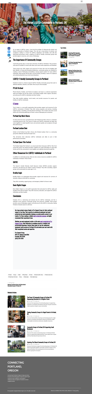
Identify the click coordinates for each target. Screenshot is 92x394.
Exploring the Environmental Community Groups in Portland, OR (75, 80)
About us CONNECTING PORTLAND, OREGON (61, 390)
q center (31, 274)
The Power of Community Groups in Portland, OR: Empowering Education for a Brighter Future (39, 298)
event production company (39, 216)
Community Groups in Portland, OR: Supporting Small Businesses (40, 328)
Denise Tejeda (40, 25)
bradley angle (26, 276)
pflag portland (25, 274)
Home (10, 2)
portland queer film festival (13, 276)
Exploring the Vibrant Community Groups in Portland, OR (41, 342)
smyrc (21, 276)
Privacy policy (75, 390)
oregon (15, 274)
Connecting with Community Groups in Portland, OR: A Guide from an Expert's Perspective (75, 54)
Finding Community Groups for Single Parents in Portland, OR (41, 313)
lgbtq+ (20, 274)
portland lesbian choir (48, 274)
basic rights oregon (34, 276)
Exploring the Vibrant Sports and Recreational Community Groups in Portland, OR (75, 72)
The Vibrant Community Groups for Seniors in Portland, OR (75, 63)
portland (10, 274)
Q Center (15, 103)
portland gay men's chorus (39, 274)
